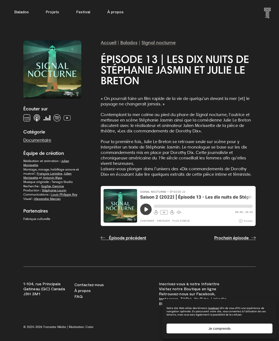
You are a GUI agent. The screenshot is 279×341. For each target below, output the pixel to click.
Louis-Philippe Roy (64, 194)
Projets (52, 13)
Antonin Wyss (52, 178)
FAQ (78, 297)
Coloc (89, 327)
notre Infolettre (204, 285)
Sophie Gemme (52, 186)
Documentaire (37, 140)
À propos (115, 13)
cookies (213, 308)
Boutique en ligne (200, 290)
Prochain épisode (231, 237)
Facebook (205, 295)
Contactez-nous (89, 286)
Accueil (108, 43)
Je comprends (219, 328)
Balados (21, 13)
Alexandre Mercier (47, 199)
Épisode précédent (127, 237)
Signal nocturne (158, 43)
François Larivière (49, 173)
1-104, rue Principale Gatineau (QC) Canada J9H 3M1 (44, 289)
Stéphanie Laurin (54, 190)
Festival (83, 13)
